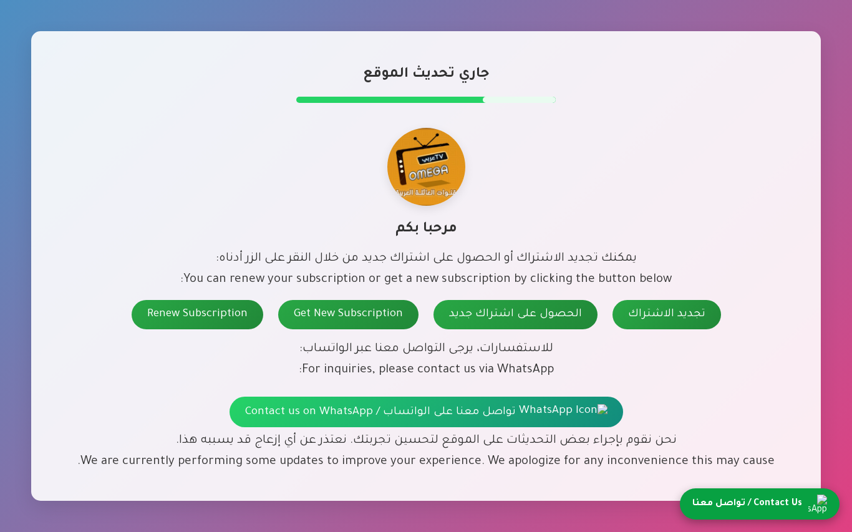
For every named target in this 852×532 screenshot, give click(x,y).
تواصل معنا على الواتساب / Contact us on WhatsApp (382, 412)
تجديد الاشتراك (666, 315)
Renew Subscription (197, 315)
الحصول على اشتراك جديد (515, 315)
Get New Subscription (348, 315)
